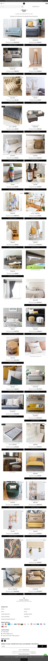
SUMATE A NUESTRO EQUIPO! (8, 619)
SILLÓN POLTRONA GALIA (13, 96)
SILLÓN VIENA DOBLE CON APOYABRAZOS (35, 472)
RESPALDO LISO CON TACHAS (35, 298)
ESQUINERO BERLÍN (12, 67)
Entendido (24, 659)
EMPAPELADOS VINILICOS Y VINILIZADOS (12, 558)
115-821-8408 (5, 631)
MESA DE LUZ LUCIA (12, 240)
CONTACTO (26, 616)
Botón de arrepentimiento (24, 654)
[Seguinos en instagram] (2, 641)
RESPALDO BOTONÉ (13, 327)
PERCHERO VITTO (35, 96)
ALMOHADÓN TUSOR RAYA (12, 385)
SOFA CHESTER (13, 472)
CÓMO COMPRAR (5, 616)
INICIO (2, 609)
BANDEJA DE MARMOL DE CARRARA (13, 443)
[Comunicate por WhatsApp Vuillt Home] (45, 655)
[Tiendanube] (24, 650)
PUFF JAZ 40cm (35, 327)
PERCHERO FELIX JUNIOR (13, 529)
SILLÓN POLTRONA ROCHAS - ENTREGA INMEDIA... (12, 587)
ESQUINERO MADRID (35, 125)
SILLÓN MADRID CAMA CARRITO (35, 38)
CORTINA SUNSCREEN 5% (35, 269)
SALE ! (2, 611)
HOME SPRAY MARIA (35, 183)
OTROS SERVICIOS (5, 614)
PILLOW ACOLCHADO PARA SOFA (35, 443)
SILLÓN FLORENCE (35, 414)
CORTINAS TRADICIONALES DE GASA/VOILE (12, 298)
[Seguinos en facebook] (5, 641)
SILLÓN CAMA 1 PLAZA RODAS (35, 587)
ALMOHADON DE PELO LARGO (35, 154)
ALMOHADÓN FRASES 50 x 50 (35, 356)
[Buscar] (22, 6)
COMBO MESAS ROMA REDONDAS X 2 (12, 269)
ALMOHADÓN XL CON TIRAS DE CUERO (35, 529)
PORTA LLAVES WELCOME (35, 558)
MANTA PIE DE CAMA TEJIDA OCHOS (13, 125)
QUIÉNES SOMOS (28, 614)
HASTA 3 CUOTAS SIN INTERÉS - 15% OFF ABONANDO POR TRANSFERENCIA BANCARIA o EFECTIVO (24, 0)
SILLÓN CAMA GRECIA (35, 385)
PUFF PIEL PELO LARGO (12, 356)
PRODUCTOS (27, 609)
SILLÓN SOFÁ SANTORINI (12, 38)
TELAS (25, 611)
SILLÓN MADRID (13, 410)
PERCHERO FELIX (35, 240)
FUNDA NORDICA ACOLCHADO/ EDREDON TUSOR (12, 154)
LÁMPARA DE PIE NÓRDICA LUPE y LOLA (35, 67)
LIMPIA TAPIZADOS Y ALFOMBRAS (12, 183)
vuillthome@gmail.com (8, 633)
